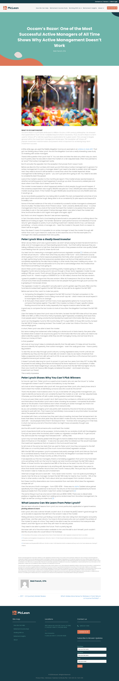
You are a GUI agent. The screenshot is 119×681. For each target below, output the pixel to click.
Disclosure (48, 678)
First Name (80, 646)
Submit (80, 666)
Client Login (113, 1)
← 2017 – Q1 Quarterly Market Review (32, 596)
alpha (76, 486)
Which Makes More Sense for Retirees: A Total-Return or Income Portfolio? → (81, 597)
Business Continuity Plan (60, 678)
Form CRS (80, 678)
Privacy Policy (40, 678)
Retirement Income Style (59, 8)
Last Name (80, 652)
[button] (81, 8)
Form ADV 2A (72, 678)
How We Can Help (42, 8)
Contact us (98, 1)
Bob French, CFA (59, 51)
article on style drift (85, 149)
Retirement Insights (90, 8)
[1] (81, 252)
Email (79, 658)
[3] (53, 498)
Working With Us (74, 8)
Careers (105, 1)
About (100, 8)
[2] (75, 491)
